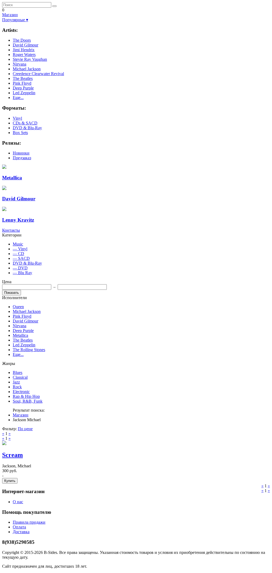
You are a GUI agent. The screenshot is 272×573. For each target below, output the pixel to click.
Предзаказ (22, 158)
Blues (17, 372)
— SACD (21, 258)
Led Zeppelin (24, 93)
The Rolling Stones (29, 349)
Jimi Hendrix (24, 50)
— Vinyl (20, 249)
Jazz (16, 382)
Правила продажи (29, 522)
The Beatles (23, 78)
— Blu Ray (22, 272)
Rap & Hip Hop (26, 396)
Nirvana (19, 64)
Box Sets (20, 132)
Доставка (21, 531)
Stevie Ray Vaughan (30, 59)
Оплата (19, 527)
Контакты (11, 230)
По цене (25, 428)
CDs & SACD (25, 123)
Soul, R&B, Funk (27, 401)
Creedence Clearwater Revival (38, 73)
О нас (18, 501)
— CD (18, 253)
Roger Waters (24, 54)
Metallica (20, 335)
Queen (18, 306)
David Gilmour (25, 45)
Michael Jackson (27, 69)
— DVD (20, 268)
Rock (17, 387)
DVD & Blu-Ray (27, 128)
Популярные (15, 20)
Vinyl (17, 118)
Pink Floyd (22, 83)
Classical (20, 377)
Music (18, 244)
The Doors (22, 40)
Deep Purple (23, 88)
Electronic (21, 391)
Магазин (10, 14)
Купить (9, 481)
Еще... (18, 97)
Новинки (21, 153)
